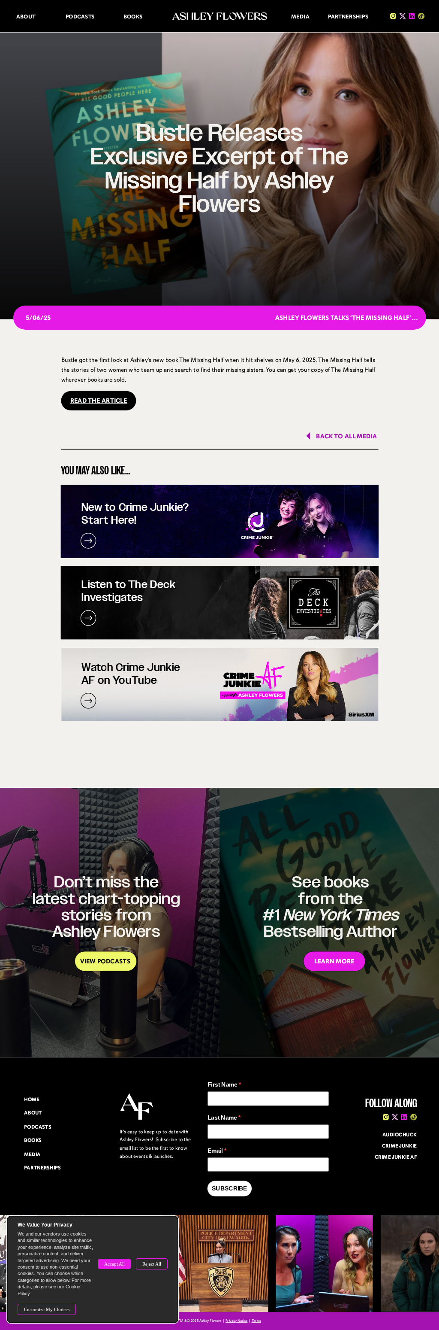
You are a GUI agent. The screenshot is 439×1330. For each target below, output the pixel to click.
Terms (256, 1321)
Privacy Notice (236, 1321)
